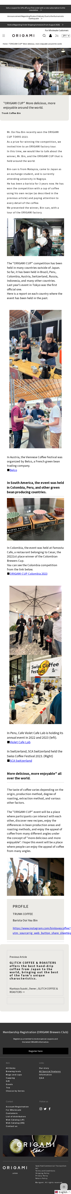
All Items (11, 1068)
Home (5, 44)
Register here (36, 1051)
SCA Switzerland (21, 761)
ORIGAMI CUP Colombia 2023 (28, 573)
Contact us (12, 1126)
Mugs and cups (14, 1074)
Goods (9, 1084)
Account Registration (17, 1106)
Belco (13, 470)
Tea (8, 1087)
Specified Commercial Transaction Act (51, 1167)
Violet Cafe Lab (20, 742)
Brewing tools (13, 1071)
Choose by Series (15, 1090)
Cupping (10, 1077)
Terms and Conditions (45, 1171)
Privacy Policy (42, 1176)
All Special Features (50, 1071)
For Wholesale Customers (56, 30)
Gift (8, 1081)
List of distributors (16, 1116)
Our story (44, 1068)
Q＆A (41, 1077)
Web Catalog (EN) (15, 1122)
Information (45, 1074)
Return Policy (42, 1178)
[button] (3, 35)
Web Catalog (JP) (15, 1119)
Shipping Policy (43, 1173)
